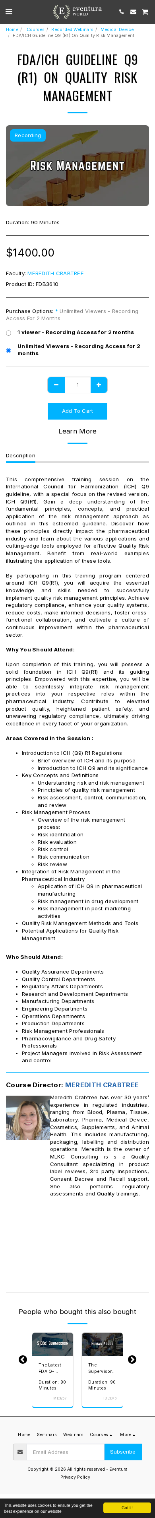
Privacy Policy (75, 1477)
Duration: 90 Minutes (52, 1385)
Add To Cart (52, 1350)
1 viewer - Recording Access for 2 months (75, 332)
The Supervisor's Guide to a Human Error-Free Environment (102, 1369)
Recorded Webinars (72, 29)
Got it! (127, 1507)
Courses (35, 29)
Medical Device (117, 29)
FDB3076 (109, 1398)
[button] (8, 11)
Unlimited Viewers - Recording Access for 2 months (78, 350)
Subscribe (123, 1451)
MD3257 (60, 1398)
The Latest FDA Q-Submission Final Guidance (51, 1369)
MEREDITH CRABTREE (55, 273)
